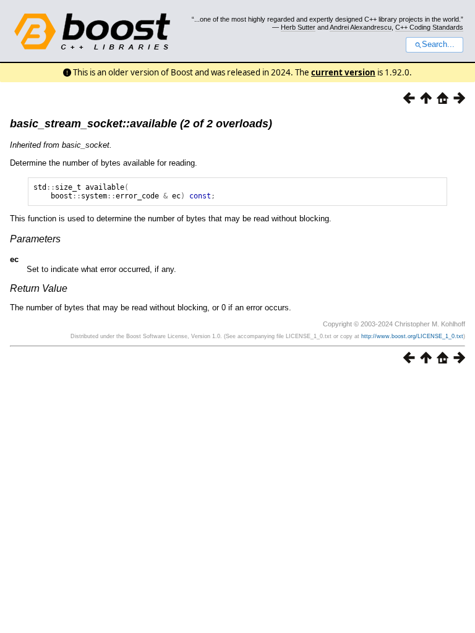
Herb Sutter (298, 27)
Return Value (38, 288)
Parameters (35, 239)
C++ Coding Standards (429, 27)
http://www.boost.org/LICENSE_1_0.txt (412, 336)
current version (343, 72)
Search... (438, 44)
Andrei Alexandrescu (361, 27)
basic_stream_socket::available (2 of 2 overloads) (141, 123)
